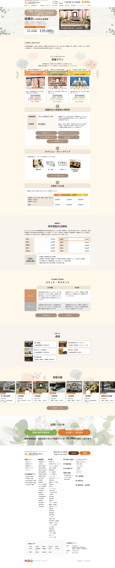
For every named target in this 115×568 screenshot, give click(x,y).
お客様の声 (68, 468)
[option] (24, 391)
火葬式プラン (28, 462)
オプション (28, 470)
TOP (25, 38)
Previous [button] (27, 392)
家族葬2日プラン (29, 466)
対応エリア (30, 38)
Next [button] (88, 392)
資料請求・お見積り (84, 485)
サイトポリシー (45, 560)
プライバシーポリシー (37, 560)
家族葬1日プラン (29, 464)
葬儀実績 (68, 464)
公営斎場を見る (46, 315)
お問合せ (80, 481)
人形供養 (80, 476)
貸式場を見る (69, 315)
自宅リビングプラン (30, 468)
